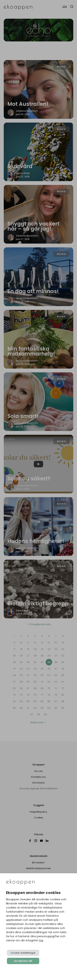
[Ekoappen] (20, 882)
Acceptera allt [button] (23, 961)
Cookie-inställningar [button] (23, 953)
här (41, 940)
